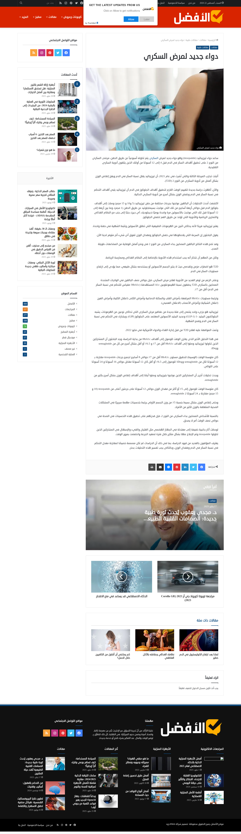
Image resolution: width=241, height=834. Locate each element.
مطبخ (38, 17)
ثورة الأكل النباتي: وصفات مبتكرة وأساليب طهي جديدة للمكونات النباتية (40, 266)
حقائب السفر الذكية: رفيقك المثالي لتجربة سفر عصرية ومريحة (41, 195)
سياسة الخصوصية (176, 3)
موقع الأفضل (217, 824)
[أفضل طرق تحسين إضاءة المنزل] (161, 780)
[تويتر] (193, 467)
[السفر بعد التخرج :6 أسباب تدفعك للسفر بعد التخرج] (67, 139)
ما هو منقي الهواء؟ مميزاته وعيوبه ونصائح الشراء (137, 762)
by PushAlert (90, 22)
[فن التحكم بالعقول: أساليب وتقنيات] (55, 788)
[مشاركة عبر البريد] (160, 467)
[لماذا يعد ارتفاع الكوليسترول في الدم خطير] (198, 640)
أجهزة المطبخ (68, 332)
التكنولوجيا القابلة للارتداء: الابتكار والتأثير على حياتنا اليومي (190, 779)
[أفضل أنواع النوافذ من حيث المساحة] (161, 796)
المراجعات (70, 309)
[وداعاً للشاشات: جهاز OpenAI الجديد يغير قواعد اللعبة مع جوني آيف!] (108, 801)
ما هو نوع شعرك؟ (46, 150)
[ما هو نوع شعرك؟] (67, 155)
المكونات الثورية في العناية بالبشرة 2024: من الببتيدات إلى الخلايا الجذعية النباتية (39, 105)
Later (147, 19)
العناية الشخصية (67, 354)
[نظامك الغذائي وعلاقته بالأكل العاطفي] (154, 640)
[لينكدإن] (185, 467)
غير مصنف (70, 348)
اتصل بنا (160, 3)
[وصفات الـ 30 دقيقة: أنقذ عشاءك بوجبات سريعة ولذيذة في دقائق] (67, 233)
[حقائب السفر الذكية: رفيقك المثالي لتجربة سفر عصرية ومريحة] (67, 196)
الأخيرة (49, 178)
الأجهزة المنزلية (67, 343)
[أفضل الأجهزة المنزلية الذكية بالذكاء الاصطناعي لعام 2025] (214, 763)
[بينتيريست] (176, 467)
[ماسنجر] (168, 467)
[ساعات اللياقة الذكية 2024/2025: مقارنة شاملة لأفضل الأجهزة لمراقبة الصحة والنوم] (108, 780)
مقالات (52, 17)
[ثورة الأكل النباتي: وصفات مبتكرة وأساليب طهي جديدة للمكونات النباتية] (67, 267)
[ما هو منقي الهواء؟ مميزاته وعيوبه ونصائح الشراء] (161, 763)
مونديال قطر (68, 337)
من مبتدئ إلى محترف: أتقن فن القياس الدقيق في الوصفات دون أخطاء (40, 249)
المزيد (25, 17)
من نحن (191, 3)
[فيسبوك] (201, 467)
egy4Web (170, 824)
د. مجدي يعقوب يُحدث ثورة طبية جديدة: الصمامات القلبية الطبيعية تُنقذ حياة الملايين (180, 519)
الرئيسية (212, 40)
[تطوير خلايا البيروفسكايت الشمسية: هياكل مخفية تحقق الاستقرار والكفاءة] (55, 803)
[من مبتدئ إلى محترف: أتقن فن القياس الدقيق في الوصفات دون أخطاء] (67, 250)
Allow (131, 19)
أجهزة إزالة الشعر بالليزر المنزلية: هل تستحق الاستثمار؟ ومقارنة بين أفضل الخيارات (39, 88)
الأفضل (71, 303)
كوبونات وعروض (73, 17)
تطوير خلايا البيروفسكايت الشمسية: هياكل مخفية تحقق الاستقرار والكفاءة (30, 802)
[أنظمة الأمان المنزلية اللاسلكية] (214, 797)
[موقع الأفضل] (199, 17)
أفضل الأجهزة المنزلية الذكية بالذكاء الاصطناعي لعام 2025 (190, 762)
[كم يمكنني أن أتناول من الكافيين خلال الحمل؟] (110, 640)
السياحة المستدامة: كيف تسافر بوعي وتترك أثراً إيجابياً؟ (83, 762)
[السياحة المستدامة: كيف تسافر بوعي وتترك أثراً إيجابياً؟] (67, 123)
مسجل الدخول (198, 688)
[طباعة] (151, 467)
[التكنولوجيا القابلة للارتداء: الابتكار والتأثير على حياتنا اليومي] (214, 780)
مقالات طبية (192, 40)
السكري (153, 158)
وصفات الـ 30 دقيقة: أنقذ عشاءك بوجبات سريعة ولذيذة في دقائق (40, 232)
